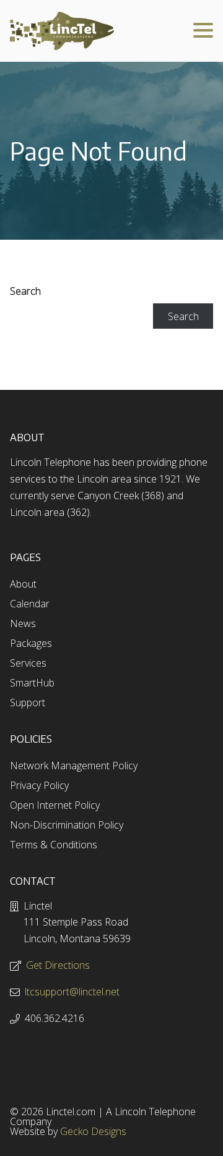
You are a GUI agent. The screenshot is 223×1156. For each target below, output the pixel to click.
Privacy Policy (39, 785)
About (23, 584)
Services (28, 663)
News (23, 623)
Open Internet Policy (55, 805)
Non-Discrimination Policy (66, 825)
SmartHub (32, 683)
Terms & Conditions (53, 844)
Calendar (30, 603)
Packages (31, 643)
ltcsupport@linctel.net (72, 991)
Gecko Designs (93, 1131)
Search (25, 291)
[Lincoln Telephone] (62, 31)
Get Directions (58, 965)
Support (27, 702)
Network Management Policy (74, 765)
